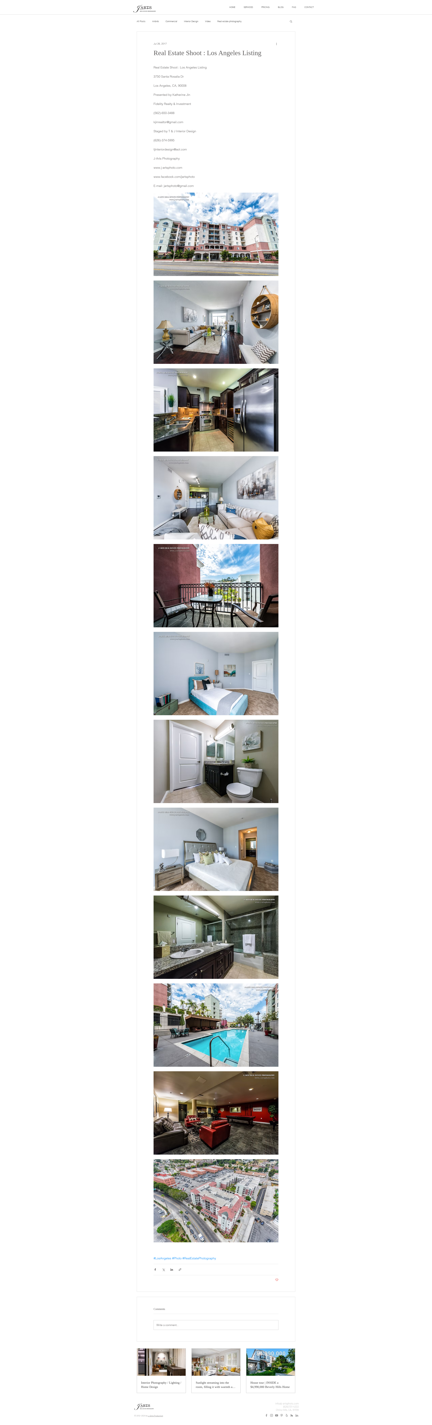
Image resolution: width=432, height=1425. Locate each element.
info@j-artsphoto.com (287, 1403)
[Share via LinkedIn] (171, 1269)
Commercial (171, 21)
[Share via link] (180, 1269)
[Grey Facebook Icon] (266, 1415)
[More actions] (276, 44)
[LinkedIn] (297, 1415)
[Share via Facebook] (155, 1269)
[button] (248, 7)
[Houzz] (292, 1415)
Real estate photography (229, 21)
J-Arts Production (155, 1415)
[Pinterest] (282, 1415)
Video (208, 21)
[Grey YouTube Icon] (276, 1415)
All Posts (141, 21)
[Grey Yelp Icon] (287, 1415)
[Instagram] (271, 1415)
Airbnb (155, 21)
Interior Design (191, 21)
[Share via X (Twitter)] (163, 1269)
